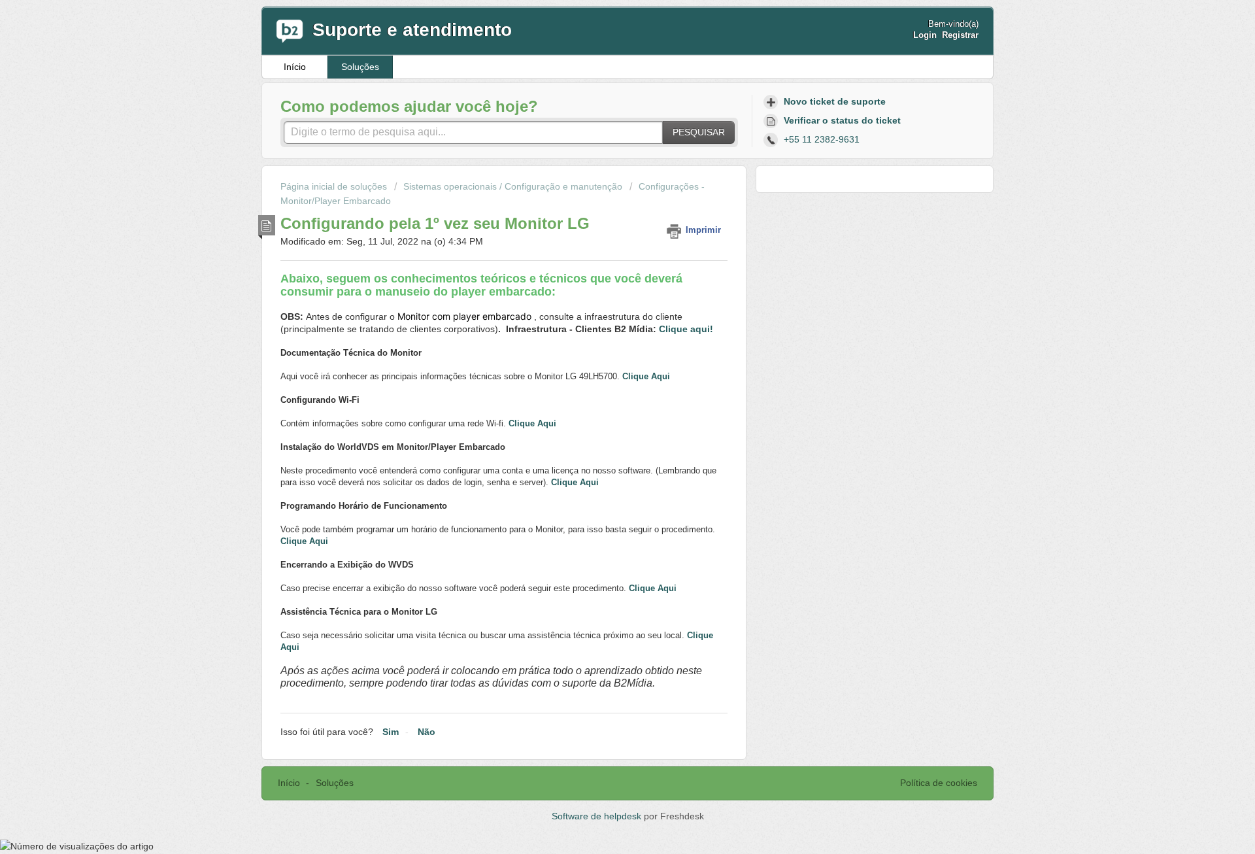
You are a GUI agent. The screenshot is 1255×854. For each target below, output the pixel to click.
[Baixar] (603, 257)
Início (295, 66)
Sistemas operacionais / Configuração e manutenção (512, 186)
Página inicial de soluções (335, 186)
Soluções (360, 66)
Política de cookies (938, 782)
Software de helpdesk (598, 816)
